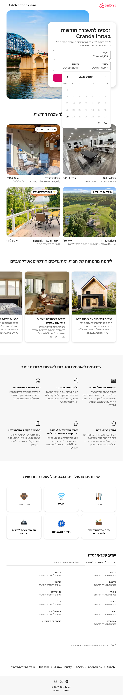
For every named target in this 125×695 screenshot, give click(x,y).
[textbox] (96, 68)
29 (67, 116)
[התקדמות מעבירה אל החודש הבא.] (68, 77)
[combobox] (82, 56)
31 (99, 123)
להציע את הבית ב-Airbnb (22, 5)
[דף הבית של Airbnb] (107, 5)
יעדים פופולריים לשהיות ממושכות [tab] (100, 562)
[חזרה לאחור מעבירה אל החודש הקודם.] (105, 77)
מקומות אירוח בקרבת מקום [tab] (66, 562)
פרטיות (65, 690)
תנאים (56, 690)
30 (105, 123)
